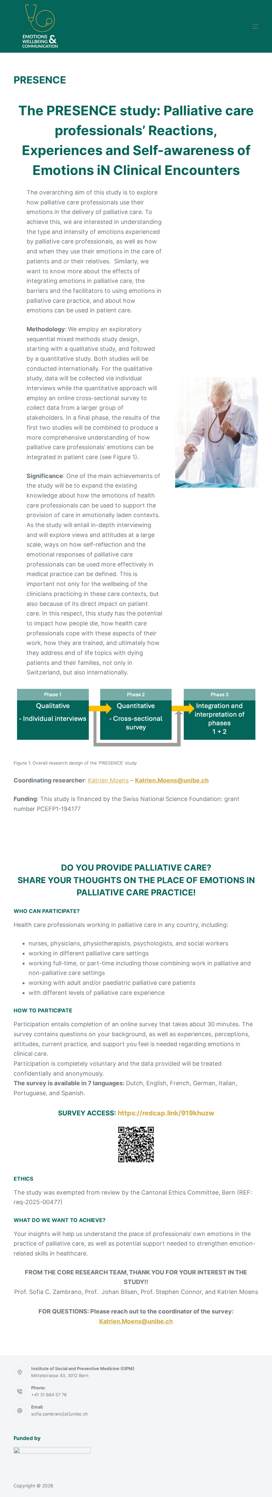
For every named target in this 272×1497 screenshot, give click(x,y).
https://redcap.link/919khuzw (166, 1113)
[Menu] (255, 26)
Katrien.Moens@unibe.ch (172, 780)
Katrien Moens (108, 780)
